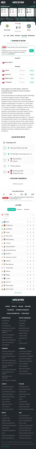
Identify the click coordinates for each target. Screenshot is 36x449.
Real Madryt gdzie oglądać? (9, 425)
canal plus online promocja (9, 363)
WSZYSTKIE (32, 6)
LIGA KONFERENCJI (6, 326)
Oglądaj (32, 70)
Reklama (21, 306)
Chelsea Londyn (23, 336)
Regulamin (28, 306)
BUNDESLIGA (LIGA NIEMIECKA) (9, 340)
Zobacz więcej (18, 293)
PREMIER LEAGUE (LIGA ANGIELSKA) (7, 331)
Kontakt (7, 306)
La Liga (17, 19)
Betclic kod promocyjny (25, 420)
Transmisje (24, 36)
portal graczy (25, 313)
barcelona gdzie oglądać (8, 351)
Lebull (3, 433)
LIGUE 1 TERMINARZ (23, 371)
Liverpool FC (22, 326)
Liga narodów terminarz (25, 374)
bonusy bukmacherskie (8, 438)
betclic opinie (22, 423)
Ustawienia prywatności (22, 310)
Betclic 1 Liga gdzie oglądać (9, 369)
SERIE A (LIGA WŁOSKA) (7, 337)
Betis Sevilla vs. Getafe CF (27, 19)
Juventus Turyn (23, 343)
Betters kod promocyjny (8, 435)
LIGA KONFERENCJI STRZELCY (8, 392)
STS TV (4, 49)
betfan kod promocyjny (25, 428)
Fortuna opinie (6, 418)
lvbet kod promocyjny (25, 430)
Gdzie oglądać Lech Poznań (9, 380)
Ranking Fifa (22, 397)
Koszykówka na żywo (24, 394)
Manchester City (23, 338)
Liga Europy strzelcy (7, 389)
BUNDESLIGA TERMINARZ (24, 369)
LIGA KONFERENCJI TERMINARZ (26, 356)
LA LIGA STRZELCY (6, 399)
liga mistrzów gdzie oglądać (26, 409)
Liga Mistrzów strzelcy (8, 387)
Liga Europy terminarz (25, 354)
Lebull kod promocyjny (25, 435)
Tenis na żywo (22, 392)
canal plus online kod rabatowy (7, 366)
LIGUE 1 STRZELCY (6, 407)
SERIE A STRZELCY (6, 402)
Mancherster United (24, 328)
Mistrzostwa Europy (24, 407)
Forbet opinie (5, 428)
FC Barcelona (22, 321)
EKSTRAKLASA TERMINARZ (25, 359)
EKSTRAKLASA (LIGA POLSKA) (8, 328)
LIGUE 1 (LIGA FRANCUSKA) (8, 342)
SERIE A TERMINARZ (23, 366)
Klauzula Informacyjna (13, 313)
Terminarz (17, 36)
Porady (21, 399)
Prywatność (10, 310)
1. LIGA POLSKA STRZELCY (8, 409)
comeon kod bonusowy (25, 438)
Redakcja (14, 306)
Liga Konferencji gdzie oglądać (7, 373)
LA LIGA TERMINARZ (23, 364)
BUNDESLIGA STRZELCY (7, 404)
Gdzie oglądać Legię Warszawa (7, 377)
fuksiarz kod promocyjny (8, 430)
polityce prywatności (5, 446)
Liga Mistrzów (5, 321)
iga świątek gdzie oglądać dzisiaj (8, 357)
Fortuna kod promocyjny (25, 418)
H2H (8, 36)
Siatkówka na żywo (24, 387)
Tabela (12, 36)
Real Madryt (22, 323)
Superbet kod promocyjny (26, 425)
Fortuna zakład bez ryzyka (26, 433)
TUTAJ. (20, 199)
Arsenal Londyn (23, 333)
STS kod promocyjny (24, 415)
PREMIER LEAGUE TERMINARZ (25, 361)
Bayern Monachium (24, 331)
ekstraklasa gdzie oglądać (9, 360)
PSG (20, 341)
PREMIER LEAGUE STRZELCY (8, 397)
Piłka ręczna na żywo (24, 389)
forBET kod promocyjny (8, 423)
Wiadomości (31, 36)
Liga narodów (5, 345)
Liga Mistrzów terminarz (25, 351)
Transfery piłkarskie (24, 404)
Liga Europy (5, 323)
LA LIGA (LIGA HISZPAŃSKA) (8, 335)
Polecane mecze (23, 402)
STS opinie (4, 415)
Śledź (32, 78)
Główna (3, 19)
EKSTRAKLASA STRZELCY (7, 394)
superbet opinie (6, 420)
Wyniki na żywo (5, 6)
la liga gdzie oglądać (7, 354)
